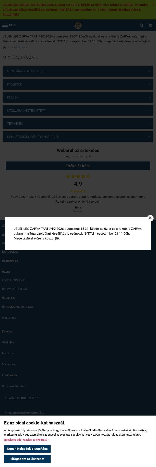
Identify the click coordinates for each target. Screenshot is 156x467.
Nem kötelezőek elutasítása (27, 449)
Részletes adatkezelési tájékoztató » (26, 439)
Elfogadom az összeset (27, 459)
